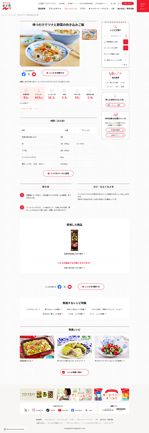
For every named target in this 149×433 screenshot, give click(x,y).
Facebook (78, 410)
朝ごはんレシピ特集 (52, 309)
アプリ (72, 420)
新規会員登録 (115, 130)
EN (115, 3)
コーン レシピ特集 (97, 314)
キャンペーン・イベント (85, 420)
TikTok (52, 410)
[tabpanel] (50, 48)
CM (96, 420)
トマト (123, 82)
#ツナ (37, 108)
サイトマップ (108, 423)
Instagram (39, 410)
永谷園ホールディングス (46, 3)
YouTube (65, 410)
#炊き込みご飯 (26, 108)
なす (116, 87)
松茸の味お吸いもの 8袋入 (73, 268)
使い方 (125, 64)
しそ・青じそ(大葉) (112, 82)
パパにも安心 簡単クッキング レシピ (106, 309)
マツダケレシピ (32, 309)
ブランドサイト (49, 420)
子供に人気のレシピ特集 (75, 309)
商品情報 (39, 420)
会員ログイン (115, 135)
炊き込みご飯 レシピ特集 (52, 314)
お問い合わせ (127, 3)
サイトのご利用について (55, 423)
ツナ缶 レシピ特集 (75, 314)
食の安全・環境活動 (106, 420)
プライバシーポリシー (73, 423)
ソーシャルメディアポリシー (92, 423)
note (90, 410)
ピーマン (110, 87)
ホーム (4, 15)
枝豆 (122, 87)
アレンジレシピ (11, 15)
